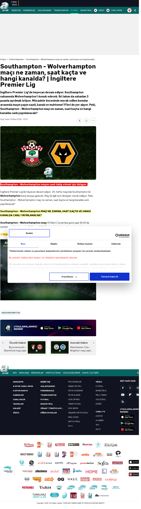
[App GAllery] (84, 327)
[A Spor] (4, 7)
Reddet (29, 233)
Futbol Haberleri (16, 59)
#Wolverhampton (11, 313)
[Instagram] (137, 388)
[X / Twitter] (130, 388)
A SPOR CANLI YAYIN (23, 386)
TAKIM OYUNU (74, 404)
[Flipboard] (130, 394)
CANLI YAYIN (116, 10)
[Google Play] (65, 327)
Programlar (75, 382)
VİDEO (101, 10)
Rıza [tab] (23, 244)
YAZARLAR (18, 404)
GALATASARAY (44, 10)
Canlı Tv (100, 411)
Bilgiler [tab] (54, 244)
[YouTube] (123, 394)
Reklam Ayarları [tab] (85, 244)
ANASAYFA (18, 382)
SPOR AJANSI (74, 395)
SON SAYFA (73, 408)
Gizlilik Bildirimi (71, 373)
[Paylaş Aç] (135, 10)
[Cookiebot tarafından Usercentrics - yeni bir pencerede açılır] (117, 236)
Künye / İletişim (90, 373)
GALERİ (16, 408)
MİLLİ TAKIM (101, 395)
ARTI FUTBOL (74, 421)
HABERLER (18, 395)
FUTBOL (74, 10)
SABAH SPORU (74, 386)
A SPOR (99, 416)
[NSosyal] (137, 394)
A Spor (3, 59)
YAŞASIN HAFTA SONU (78, 412)
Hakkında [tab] (115, 244)
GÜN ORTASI (73, 399)
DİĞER (98, 404)
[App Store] (47, 327)
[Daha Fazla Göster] (93, 120)
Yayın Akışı (24, 373)
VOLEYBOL (101, 399)
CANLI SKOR (19, 399)
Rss (15, 373)
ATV (97, 425)
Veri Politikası (53, 373)
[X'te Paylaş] (79, 120)
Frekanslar (37, 373)
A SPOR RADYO (20, 390)
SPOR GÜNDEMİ (75, 390)
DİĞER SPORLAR (48, 412)
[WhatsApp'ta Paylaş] (86, 120)
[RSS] (123, 401)
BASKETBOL (86, 10)
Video (99, 382)
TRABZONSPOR (61, 10)
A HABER (100, 420)
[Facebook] (123, 388)
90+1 (70, 426)
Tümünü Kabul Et (109, 276)
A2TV (98, 429)
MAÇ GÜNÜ (73, 417)
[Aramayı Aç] (138, 372)
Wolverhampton (10, 195)
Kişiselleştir (67, 276)
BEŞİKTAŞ (16, 10)
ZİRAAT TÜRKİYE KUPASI (52, 408)
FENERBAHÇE (29, 10)
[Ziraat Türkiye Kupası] (129, 10)
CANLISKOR (14, 3)
